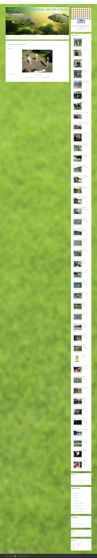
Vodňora (26, 2)
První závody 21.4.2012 (85, 313)
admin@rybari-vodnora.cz (81, 29)
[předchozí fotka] (10, 61)
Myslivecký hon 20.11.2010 (84, 409)
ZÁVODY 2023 (85, 91)
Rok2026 (84, 38)
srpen (79, 534)
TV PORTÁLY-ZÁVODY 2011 (80, 503)
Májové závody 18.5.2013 (84, 262)
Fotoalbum (14, 37)
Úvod (8, 2)
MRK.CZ (75, 498)
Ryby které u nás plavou (16, 2)
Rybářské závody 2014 (85, 208)
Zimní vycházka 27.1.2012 (84, 325)
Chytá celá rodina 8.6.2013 (84, 240)
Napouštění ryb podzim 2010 (85, 430)
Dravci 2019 (85, 123)
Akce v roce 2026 (34, 2)
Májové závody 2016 (85, 187)
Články (68, 2)
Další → (64, 74)
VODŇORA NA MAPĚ (78, 505)
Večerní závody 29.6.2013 (84, 230)
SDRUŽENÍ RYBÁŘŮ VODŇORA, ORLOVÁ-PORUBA (37, 9)
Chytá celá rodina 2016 (85, 176)
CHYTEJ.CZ (76, 500)
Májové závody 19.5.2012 (84, 304)
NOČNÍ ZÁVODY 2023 (85, 71)
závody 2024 (85, 49)
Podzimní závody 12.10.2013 (84, 219)
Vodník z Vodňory (84, 356)
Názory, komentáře (76, 2)
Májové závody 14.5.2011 (84, 378)
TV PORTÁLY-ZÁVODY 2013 (80, 511)
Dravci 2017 (85, 133)
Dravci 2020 (85, 112)
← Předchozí (11, 74)
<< (73, 534)
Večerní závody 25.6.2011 (84, 346)
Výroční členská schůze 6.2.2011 (84, 400)
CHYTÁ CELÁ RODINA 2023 (85, 81)
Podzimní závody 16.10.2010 (84, 420)
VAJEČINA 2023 (84, 102)
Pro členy (62, 2)
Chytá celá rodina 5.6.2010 (24, 37)
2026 (83, 534)
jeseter (84, 59)
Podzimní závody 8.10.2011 (84, 335)
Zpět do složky (38, 74)
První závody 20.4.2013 (85, 271)
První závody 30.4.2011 (85, 387)
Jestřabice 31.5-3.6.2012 (85, 292)
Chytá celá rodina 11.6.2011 (84, 367)
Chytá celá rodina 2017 (85, 155)
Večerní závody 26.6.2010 (84, 441)
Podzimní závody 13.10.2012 (84, 283)
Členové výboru (54, 2)
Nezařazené (85, 450)
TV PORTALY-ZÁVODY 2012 (80, 508)
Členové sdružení (45, 2)
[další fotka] (64, 61)
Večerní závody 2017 (85, 144)
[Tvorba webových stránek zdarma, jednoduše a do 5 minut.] (15, 556)
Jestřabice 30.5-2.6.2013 (85, 250)
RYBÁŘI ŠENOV (77, 493)
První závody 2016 (85, 197)
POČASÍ (75, 495)
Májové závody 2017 (85, 166)
